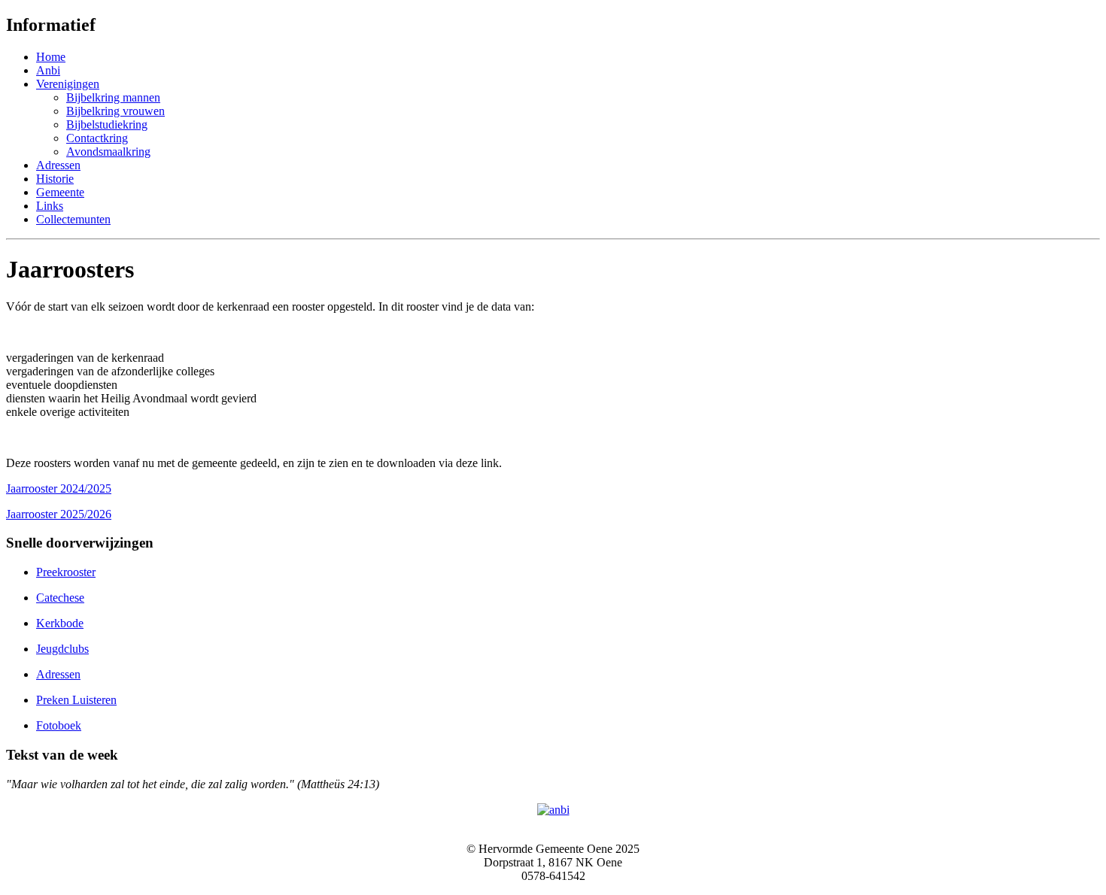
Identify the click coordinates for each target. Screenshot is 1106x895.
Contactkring (97, 138)
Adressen (58, 165)
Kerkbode (60, 623)
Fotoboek (58, 725)
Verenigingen (67, 83)
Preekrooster (66, 572)
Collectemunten (73, 219)
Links (49, 205)
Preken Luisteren (76, 699)
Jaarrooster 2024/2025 (58, 488)
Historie (55, 178)
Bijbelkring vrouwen (115, 111)
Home (50, 56)
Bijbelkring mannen (113, 97)
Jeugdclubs (62, 648)
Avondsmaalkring (108, 151)
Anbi (48, 70)
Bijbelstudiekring (106, 124)
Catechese (60, 597)
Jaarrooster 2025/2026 (58, 514)
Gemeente (60, 192)
